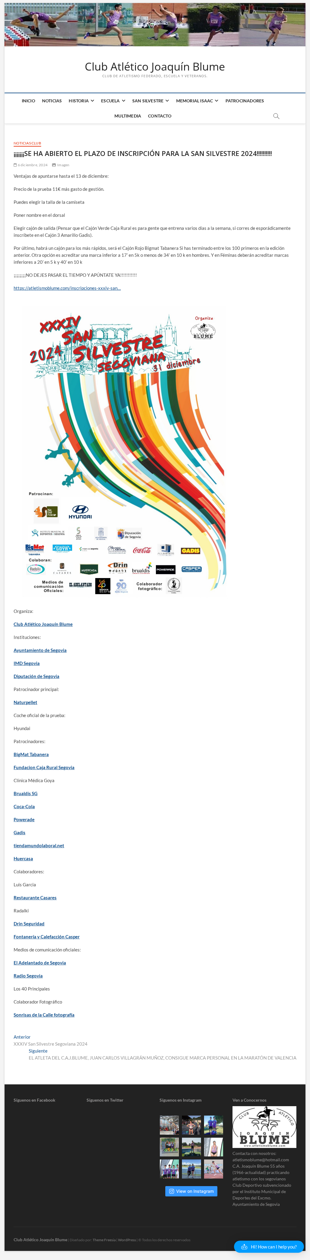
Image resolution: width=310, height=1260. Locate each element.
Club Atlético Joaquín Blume (155, 66)
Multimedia (127, 115)
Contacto (159, 115)
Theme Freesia (104, 1240)
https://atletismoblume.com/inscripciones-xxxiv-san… (67, 288)
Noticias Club (27, 143)
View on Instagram (195, 1191)
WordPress (127, 1240)
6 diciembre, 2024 (32, 165)
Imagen (63, 165)
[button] (269, 1247)
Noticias (52, 100)
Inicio (28, 100)
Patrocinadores (245, 100)
